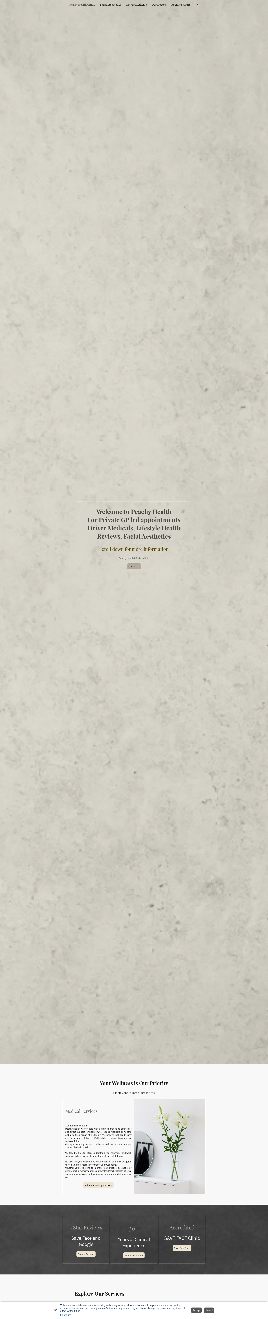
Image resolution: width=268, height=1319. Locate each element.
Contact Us (134, 566)
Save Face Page (182, 1247)
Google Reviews (86, 1254)
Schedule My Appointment (98, 1185)
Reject (209, 1310)
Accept (196, 1310)
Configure (65, 1315)
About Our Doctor (134, 1255)
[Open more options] (197, 4)
